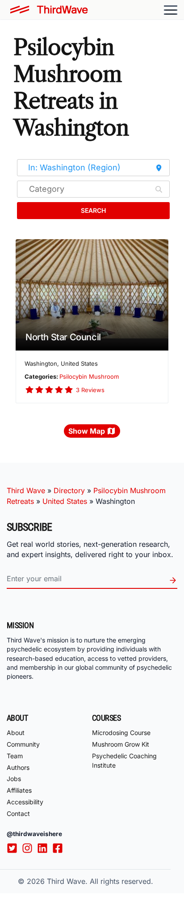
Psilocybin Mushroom (89, 376)
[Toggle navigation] (170, 10)
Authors (18, 767)
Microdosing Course (121, 732)
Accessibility (25, 802)
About (16, 732)
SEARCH (93, 210)
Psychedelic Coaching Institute (124, 760)
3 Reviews (90, 389)
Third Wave (26, 490)
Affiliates (19, 790)
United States (64, 501)
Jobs (14, 778)
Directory (69, 490)
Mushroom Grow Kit (120, 744)
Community (23, 744)
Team (15, 756)
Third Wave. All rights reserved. (100, 881)
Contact (18, 813)
